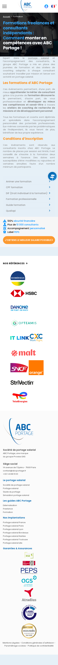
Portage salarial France (14, 522)
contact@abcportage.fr (14, 470)
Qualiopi (11, 210)
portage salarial (38, 58)
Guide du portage (11, 491)
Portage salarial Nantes (14, 536)
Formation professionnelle (21, 199)
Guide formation (15, 205)
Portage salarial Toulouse (15, 539)
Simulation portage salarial (16, 495)
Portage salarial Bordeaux (15, 532)
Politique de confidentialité (41, 645)
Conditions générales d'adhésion (37, 642)
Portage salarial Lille (12, 543)
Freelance (8, 508)
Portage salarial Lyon (13, 529)
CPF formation (14, 187)
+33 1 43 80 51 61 (10, 474)
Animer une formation (19, 181)
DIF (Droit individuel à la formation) (26, 193)
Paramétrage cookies (15, 645)
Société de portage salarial (16, 485)
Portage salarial (10, 488)
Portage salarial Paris (13, 525)
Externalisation (10, 505)
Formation (8, 512)
